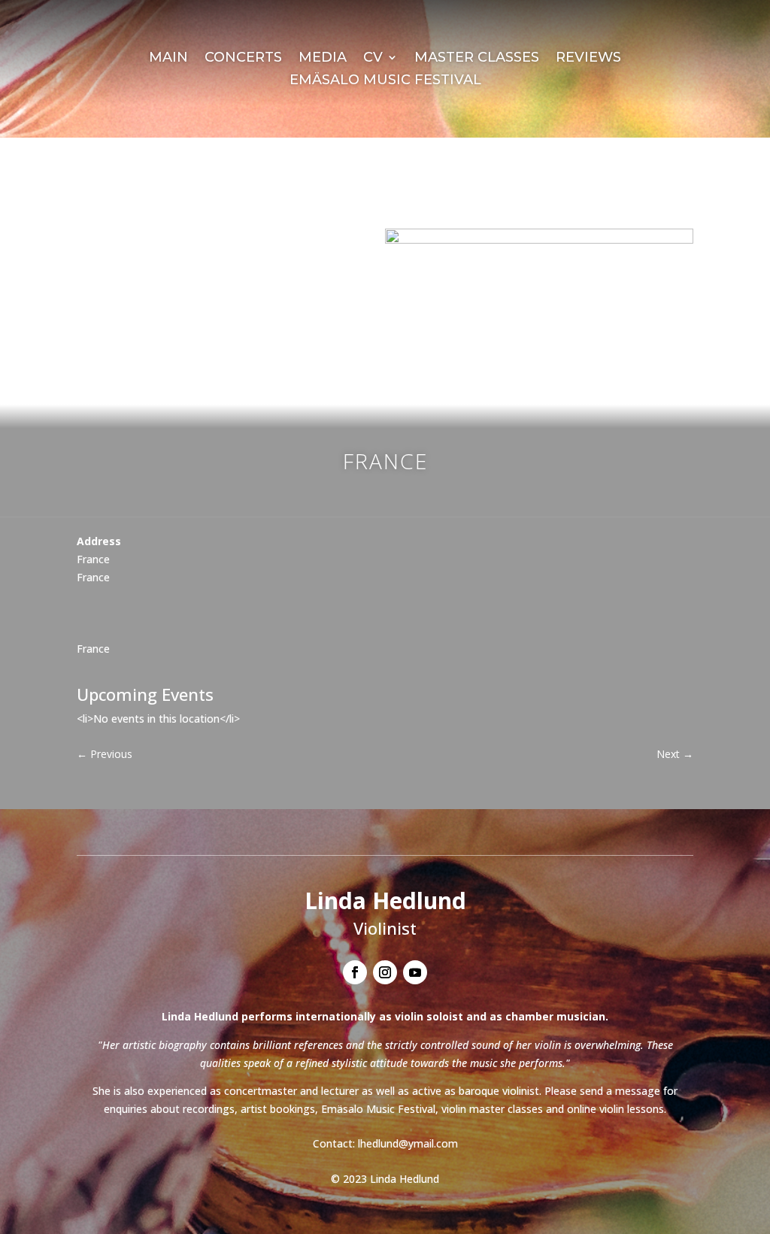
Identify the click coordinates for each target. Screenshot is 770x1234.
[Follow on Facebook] (355, 972)
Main (168, 58)
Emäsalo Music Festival (385, 81)
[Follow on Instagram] (385, 972)
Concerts (243, 58)
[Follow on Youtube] (415, 972)
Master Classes (476, 58)
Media (323, 58)
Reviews (588, 58)
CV (373, 58)
